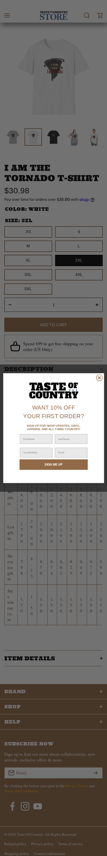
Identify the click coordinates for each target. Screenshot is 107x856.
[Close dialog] (99, 378)
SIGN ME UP (54, 464)
